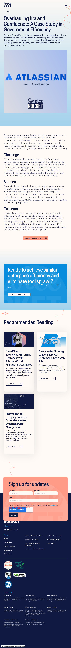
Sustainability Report (53, 539)
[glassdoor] (17, 530)
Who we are (7, 554)
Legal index (50, 543)
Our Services (8, 542)
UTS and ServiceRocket (54, 535)
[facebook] (8, 530)
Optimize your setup (31, 539)
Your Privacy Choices (18, 646)
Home (6, 538)
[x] (14, 530)
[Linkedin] (5, 530)
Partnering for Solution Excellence (32, 544)
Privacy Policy (53, 505)
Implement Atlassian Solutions (35, 549)
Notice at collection (6, 646)
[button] (65, 4)
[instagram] (11, 530)
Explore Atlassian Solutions (33, 535)
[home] (7, 4)
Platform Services (9, 546)
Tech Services (8, 550)
